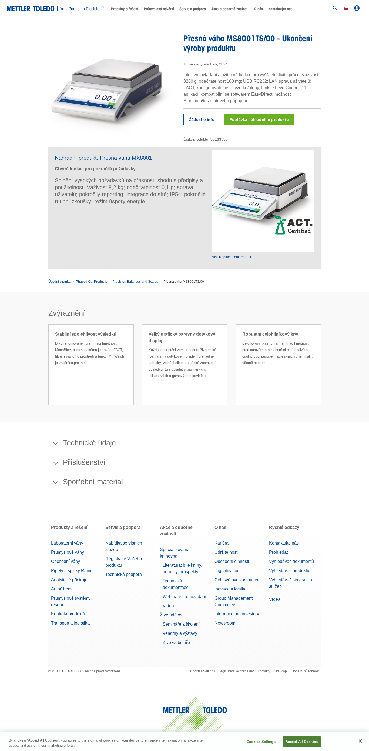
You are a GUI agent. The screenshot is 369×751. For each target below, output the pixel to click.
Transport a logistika (70, 623)
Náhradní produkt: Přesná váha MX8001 (103, 158)
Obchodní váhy (65, 561)
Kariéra (221, 543)
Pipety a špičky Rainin (72, 570)
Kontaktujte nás (280, 8)
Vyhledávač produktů (289, 570)
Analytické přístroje (69, 580)
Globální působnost (305, 671)
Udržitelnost (225, 552)
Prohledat (278, 552)
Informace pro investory (236, 614)
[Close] (360, 741)
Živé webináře (176, 642)
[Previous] (46, 371)
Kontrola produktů (68, 614)
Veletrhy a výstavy (180, 633)
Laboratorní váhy (67, 543)
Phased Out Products (91, 281)
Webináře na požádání (184, 596)
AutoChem (61, 589)
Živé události (172, 615)
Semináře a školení (181, 624)
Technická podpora (123, 574)
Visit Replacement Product (231, 257)
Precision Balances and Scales (135, 281)
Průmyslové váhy (67, 552)
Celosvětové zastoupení (237, 580)
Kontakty (263, 671)
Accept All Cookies (302, 742)
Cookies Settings (202, 671)
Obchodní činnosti (231, 561)
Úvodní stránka (59, 281)
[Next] (322, 371)
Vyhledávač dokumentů (291, 561)
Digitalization (227, 570)
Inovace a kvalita (230, 589)
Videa (168, 605)
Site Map (280, 671)
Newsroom (224, 623)
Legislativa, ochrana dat (236, 671)
